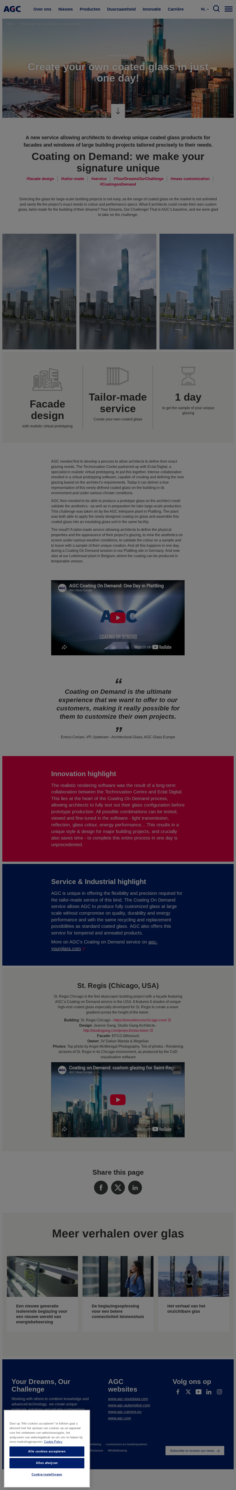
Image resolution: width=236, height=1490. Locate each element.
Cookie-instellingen (47, 1474)
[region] (47, 1449)
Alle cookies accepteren (46, 1451)
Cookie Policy (53, 1441)
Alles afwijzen (47, 1463)
